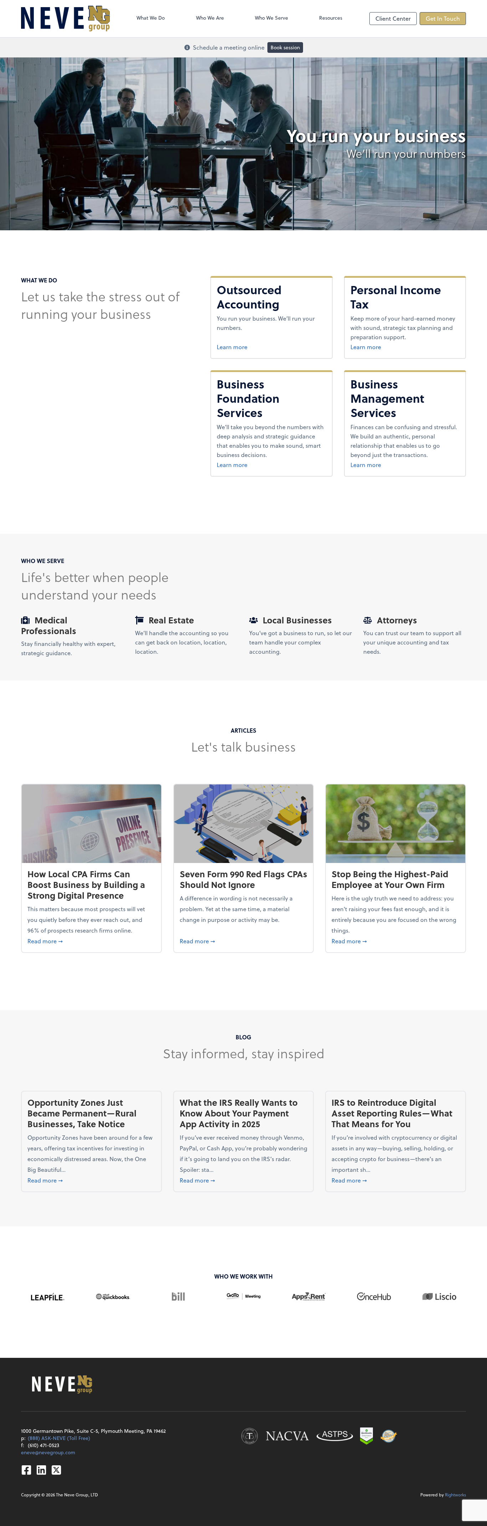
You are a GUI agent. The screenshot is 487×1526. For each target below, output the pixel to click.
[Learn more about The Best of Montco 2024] (388, 1436)
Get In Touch (443, 18)
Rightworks (455, 1494)
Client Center (393, 18)
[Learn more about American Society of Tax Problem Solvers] (335, 1436)
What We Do (151, 17)
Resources (330, 17)
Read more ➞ (91, 941)
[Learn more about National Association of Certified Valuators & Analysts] (287, 1436)
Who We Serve (271, 17)
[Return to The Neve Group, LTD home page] (65, 18)
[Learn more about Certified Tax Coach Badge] (249, 1436)
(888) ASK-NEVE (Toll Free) (59, 1438)
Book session (285, 47)
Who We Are (210, 17)
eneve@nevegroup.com (48, 1452)
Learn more (271, 346)
